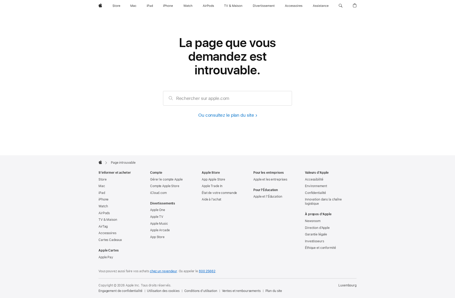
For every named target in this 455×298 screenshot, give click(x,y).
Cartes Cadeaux (110, 240)
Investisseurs (314, 241)
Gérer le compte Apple (166, 179)
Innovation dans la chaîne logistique (323, 201)
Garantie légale (316, 234)
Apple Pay (105, 257)
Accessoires (107, 233)
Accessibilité (314, 179)
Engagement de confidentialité (120, 291)
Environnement (316, 186)
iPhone (103, 199)
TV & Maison (107, 220)
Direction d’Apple (317, 228)
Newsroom (312, 221)
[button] (341, 6)
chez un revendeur (163, 271)
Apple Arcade (160, 230)
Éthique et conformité (320, 248)
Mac (101, 186)
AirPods (104, 213)
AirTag (103, 226)
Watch (103, 206)
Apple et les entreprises (270, 179)
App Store (157, 237)
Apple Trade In (212, 186)
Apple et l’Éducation (267, 196)
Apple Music (159, 223)
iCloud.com (158, 193)
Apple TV (156, 217)
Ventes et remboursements (241, 291)
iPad (101, 193)
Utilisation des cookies (163, 291)
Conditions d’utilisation (200, 291)
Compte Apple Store (164, 186)
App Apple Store (213, 179)
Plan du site (273, 291)
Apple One (157, 210)
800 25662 (207, 271)
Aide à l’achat (211, 199)
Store (102, 179)
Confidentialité (315, 193)
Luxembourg (347, 285)
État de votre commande (219, 193)
